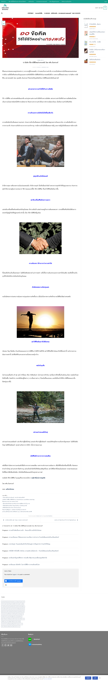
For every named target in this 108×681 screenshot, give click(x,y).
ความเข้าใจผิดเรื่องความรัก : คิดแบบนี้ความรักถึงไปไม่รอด (25, 530)
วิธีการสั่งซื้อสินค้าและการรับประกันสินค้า (17, 1)
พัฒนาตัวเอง (50, 516)
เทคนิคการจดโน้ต (17, 621)
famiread (11, 601)
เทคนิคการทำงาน (4, 624)
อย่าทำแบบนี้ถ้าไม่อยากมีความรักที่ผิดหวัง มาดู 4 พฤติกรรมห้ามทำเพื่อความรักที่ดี (17, 511)
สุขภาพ (22, 614)
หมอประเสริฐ (11, 616)
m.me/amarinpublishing (36, 644)
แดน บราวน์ (20, 624)
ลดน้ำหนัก (11, 611)
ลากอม (23, 611)
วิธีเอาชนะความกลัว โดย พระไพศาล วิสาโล (10, 501)
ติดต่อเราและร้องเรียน (66, 1)
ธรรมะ (47, 516)
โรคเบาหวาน (18, 626)
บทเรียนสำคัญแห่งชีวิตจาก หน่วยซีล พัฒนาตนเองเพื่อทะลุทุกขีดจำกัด (28, 558)
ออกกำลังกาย (20, 616)
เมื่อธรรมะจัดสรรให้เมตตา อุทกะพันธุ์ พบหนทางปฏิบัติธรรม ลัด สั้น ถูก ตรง (16, 503)
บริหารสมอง (8, 609)
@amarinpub (37, 639)
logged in (15, 574)
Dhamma (38, 60)
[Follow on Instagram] (5, 645)
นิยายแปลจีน (3, 609)
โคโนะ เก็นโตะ (4, 626)
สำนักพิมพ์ (30, 13)
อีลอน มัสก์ (3, 619)
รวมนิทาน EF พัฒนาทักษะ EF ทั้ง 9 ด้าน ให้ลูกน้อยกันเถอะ (65, 520)
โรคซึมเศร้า (9, 626)
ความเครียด (22, 604)
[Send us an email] (11, 645)
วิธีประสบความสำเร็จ (11, 614)
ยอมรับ (95, 678)
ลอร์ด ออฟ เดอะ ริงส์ (17, 611)
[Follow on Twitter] (8, 645)
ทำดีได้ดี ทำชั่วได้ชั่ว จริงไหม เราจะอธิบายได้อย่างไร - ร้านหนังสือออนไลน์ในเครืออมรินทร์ (34, 551)
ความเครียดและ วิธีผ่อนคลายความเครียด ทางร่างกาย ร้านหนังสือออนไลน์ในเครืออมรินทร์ (34, 537)
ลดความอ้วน (6, 611)
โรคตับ (13, 626)
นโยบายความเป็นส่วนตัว (48, 679)
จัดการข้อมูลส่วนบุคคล (54, 1)
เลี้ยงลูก (9, 624)
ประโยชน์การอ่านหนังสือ (15, 609)
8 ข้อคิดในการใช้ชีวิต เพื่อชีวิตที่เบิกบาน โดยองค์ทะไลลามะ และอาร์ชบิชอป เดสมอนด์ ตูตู (18, 499)
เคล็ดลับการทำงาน (4, 621)
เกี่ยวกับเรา (3, 1)
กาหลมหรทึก (8, 604)
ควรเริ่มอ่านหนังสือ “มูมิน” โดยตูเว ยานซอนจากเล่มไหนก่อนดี (16, 520)
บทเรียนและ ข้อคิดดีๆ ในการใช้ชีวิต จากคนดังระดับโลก (24, 564)
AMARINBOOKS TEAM (45, 67)
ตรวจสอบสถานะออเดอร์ (41, 1)
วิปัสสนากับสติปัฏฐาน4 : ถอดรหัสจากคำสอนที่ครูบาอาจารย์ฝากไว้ (14, 509)
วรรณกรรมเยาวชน (4, 614)
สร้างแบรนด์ (18, 614)
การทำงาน (3, 604)
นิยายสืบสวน (22, 606)
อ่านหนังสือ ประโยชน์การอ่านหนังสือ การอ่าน (17, 619)
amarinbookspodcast (5, 601)
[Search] (1, 13)
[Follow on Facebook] (2, 645)
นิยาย (18, 606)
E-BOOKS (47, 13)
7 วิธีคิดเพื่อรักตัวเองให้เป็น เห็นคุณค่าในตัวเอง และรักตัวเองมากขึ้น (14, 505)
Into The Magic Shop (17, 601)
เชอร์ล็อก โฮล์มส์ (11, 621)
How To (42, 60)
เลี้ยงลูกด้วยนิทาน (14, 624)
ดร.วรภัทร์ (3, 606)
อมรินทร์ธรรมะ (10, 489)
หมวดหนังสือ (38, 13)
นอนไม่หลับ (11, 606)
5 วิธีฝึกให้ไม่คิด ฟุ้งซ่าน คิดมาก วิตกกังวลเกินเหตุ (11, 507)
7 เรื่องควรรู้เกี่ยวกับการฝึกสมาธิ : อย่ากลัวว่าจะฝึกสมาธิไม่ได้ (13, 497)
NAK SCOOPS (76, 13)
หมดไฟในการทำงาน (5, 616)
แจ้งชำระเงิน (31, 1)
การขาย (23, 601)
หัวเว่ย (15, 616)
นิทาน (15, 606)
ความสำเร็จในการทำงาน (15, 604)
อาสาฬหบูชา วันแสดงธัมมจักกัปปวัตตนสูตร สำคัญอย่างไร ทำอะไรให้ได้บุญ (29, 544)
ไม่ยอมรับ (88, 678)
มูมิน (2, 611)
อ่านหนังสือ (8, 619)
